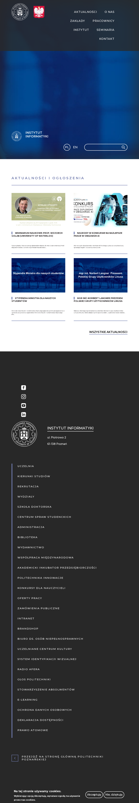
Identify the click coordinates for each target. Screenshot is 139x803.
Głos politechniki (34, 679)
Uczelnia (25, 466)
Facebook (22, 388)
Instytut (81, 29)
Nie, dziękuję (114, 794)
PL (67, 147)
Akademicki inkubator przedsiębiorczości (57, 567)
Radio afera (28, 669)
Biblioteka (27, 537)
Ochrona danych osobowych (44, 709)
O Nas (109, 12)
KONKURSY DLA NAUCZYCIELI (41, 588)
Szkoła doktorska (34, 506)
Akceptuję (94, 794)
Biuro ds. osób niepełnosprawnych (50, 638)
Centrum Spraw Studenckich (44, 516)
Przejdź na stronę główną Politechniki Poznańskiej (63, 758)
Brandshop (27, 628)
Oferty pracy (29, 598)
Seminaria (105, 29)
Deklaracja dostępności (40, 720)
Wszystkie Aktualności (108, 332)
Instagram (22, 397)
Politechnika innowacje (40, 577)
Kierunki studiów (33, 476)
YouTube (22, 406)
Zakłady (77, 21)
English (75, 147)
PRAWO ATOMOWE (32, 730)
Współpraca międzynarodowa (45, 557)
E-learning (27, 699)
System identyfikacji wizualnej (47, 659)
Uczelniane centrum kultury (44, 648)
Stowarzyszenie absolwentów (46, 689)
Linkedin (22, 415)
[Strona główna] (21, 11)
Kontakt (106, 38)
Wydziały (25, 496)
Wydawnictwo (30, 547)
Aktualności (85, 12)
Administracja (31, 527)
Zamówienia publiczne (38, 608)
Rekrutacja (28, 486)
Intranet (26, 618)
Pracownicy (103, 21)
